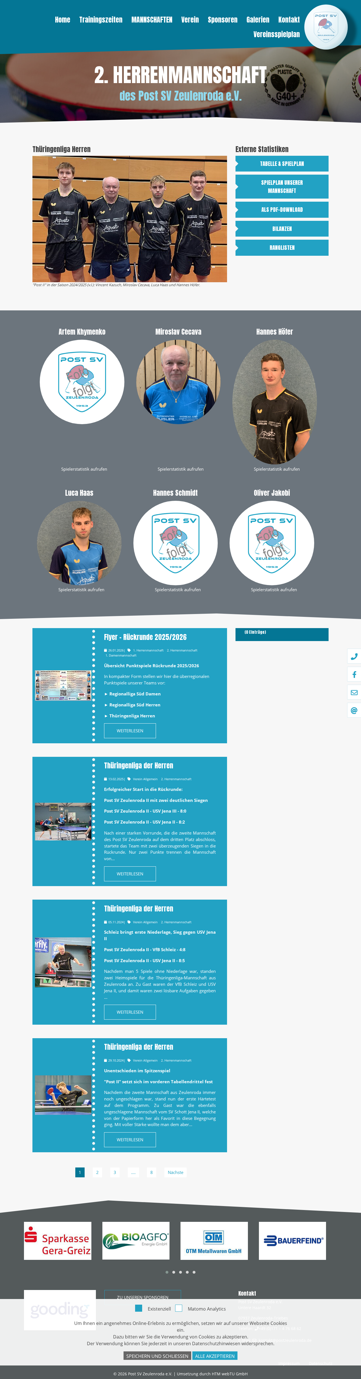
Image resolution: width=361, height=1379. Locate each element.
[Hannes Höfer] (274, 401)
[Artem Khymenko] (82, 381)
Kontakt (289, 20)
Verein (190, 20)
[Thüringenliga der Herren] (63, 821)
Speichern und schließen (157, 1356)
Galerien (257, 20)
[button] (167, 1272)
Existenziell (159, 1309)
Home (62, 20)
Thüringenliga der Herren (138, 765)
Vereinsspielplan (277, 34)
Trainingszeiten (100, 20)
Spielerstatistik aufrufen (84, 469)
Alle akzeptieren (215, 1356)
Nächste (175, 1172)
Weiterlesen (130, 730)
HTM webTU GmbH (230, 1373)
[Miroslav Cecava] (178, 381)
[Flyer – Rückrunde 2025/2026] (63, 685)
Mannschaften (151, 20)
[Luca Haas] (79, 542)
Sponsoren (222, 20)
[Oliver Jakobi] (272, 542)
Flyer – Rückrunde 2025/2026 (145, 637)
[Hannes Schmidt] (175, 542)
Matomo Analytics (207, 1309)
